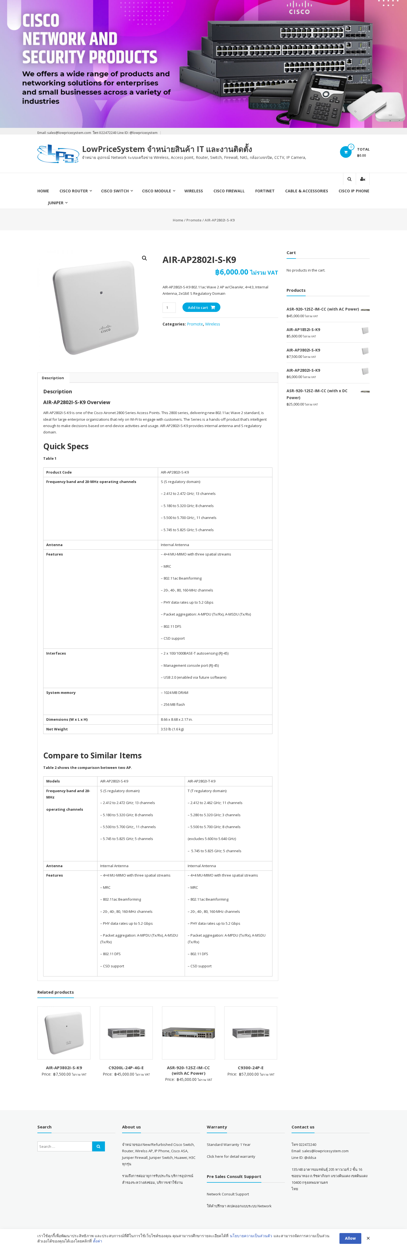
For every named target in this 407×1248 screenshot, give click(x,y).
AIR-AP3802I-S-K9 (64, 1067)
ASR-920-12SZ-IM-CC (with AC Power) (188, 1070)
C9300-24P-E (251, 1067)
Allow (350, 1238)
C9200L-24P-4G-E (126, 1067)
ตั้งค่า (97, 1241)
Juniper (55, 202)
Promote (194, 220)
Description (53, 377)
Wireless (193, 190)
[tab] (52, 378)
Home (43, 190)
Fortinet (265, 190)
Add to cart (198, 307)
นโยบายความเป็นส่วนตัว (251, 1235)
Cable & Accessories (306, 190)
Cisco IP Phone (354, 190)
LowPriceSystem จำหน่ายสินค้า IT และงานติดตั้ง (167, 149)
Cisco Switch (115, 190)
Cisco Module (156, 190)
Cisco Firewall (229, 190)
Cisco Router (74, 190)
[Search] (98, 1146)
